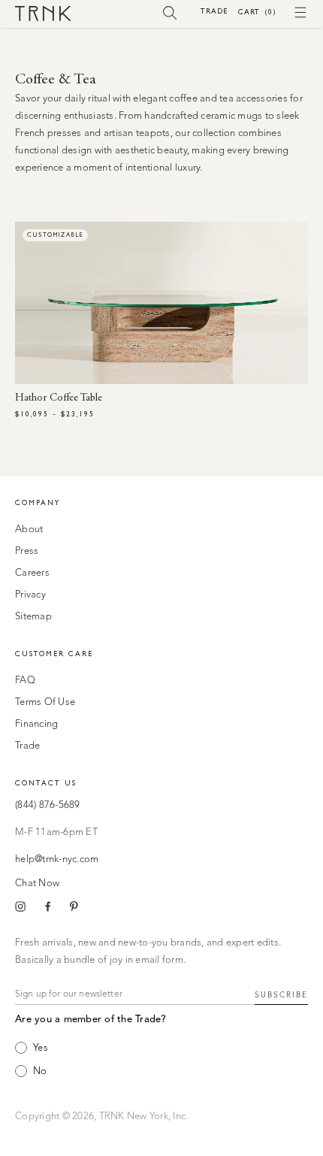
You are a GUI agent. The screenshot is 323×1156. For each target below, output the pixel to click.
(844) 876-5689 (47, 805)
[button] (170, 12)
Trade (214, 11)
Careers (32, 573)
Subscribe (281, 995)
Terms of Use (45, 702)
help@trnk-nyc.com (56, 859)
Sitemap (33, 617)
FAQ (25, 680)
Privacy (30, 595)
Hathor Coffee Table (58, 398)
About (29, 529)
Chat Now (37, 883)
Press (26, 551)
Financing (36, 724)
